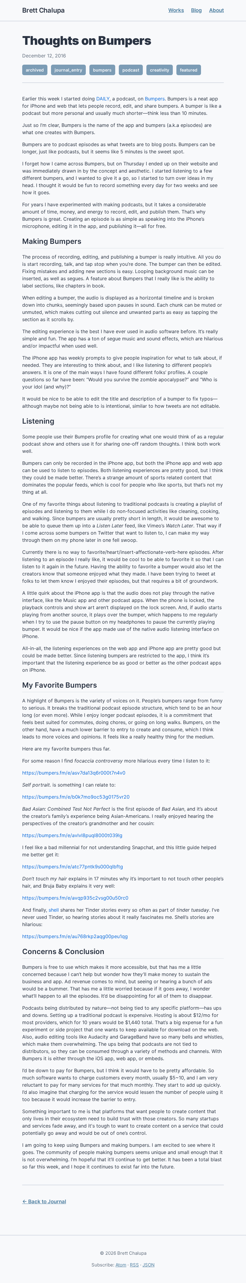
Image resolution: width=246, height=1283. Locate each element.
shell (54, 910)
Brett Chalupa (43, 10)
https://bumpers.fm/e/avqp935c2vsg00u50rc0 (75, 898)
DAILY (103, 99)
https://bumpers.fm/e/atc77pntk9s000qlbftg (72, 867)
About (216, 10)
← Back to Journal (44, 1202)
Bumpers (155, 99)
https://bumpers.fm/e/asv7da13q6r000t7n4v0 (73, 773)
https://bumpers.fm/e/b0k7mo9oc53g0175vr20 (76, 797)
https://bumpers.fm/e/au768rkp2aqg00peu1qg (75, 936)
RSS (134, 1265)
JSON (148, 1265)
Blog (196, 10)
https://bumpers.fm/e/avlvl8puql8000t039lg (72, 835)
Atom (121, 1265)
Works (176, 10)
